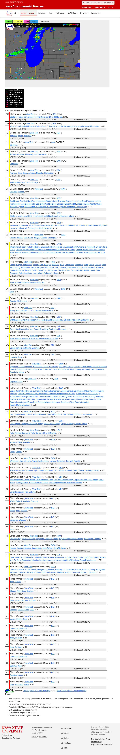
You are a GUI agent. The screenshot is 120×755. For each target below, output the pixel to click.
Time (26, 21)
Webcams (95, 13)
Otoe (20, 173)
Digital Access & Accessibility (101, 744)
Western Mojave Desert (19, 479)
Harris (27, 569)
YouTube (67, 743)
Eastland (91, 267)
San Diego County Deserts (93, 369)
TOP (58, 132)
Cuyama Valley (16, 381)
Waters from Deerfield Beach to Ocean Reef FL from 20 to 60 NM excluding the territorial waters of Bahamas (54, 126)
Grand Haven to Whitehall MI (66, 225)
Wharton (37, 572)
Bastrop (41, 461)
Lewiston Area (16, 357)
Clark (20, 675)
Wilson (50, 548)
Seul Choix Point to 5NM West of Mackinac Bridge (30, 201)
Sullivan (18, 637)
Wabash (13, 442)
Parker (34, 270)
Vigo (19, 665)
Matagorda (100, 569)
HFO (59, 535)
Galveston (70, 569)
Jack (12, 267)
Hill (41, 264)
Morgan (24, 600)
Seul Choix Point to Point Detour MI (74, 319)
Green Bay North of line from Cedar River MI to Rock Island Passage (38, 329)
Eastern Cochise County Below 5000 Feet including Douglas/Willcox (46, 393)
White (20, 442)
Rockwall (14, 270)
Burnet (23, 461)
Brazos (78, 569)
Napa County (75, 369)
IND (52, 498)
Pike (19, 591)
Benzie (21, 191)
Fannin (33, 267)
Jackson (13, 572)
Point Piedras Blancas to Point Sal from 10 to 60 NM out (33, 433)
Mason (20, 237)
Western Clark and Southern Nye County (27, 470)
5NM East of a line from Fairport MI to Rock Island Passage (34, 319)
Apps (23, 13)
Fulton (19, 619)
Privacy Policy (96, 742)
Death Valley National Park (41, 479)
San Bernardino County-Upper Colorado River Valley (76, 479)
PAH (53, 439)
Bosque (47, 264)
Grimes (51, 569)
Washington (60, 569)
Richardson (49, 173)
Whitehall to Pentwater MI (42, 225)
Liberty (30, 572)
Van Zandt (71, 270)
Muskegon (52, 237)
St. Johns (14, 145)
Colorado (14, 569)
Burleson (84, 572)
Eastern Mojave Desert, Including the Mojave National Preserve (55, 482)
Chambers (22, 572)
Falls (98, 270)
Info (50, 13)
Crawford (23, 628)
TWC (61, 388)
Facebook (67, 728)
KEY (54, 114)
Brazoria (85, 569)
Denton (98, 264)
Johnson (31, 173)
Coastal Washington (18, 301)
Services (83, 13)
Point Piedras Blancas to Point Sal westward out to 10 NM (34, 338)
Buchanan (42, 154)
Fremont (29, 182)
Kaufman (99, 267)
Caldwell (69, 461)
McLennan (25, 267)
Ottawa (44, 237)
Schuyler (32, 600)
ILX (52, 597)
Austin (68, 572)
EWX (53, 458)
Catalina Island (80, 423)
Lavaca (53, 461)
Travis (34, 461)
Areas (31, 13)
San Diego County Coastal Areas (24, 414)
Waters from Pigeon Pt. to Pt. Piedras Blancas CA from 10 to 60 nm (37, 246)
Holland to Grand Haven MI (90, 225)
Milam (40, 273)
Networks (60, 13)
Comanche (69, 264)
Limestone (27, 273)
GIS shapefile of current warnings (36, 690)
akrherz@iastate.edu (39, 736)
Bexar (63, 548)
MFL (54, 123)
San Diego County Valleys (70, 366)
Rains (55, 273)
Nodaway (29, 154)
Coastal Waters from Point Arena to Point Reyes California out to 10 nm (45, 249)
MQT (59, 317)
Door (12, 291)
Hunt (86, 264)
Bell (20, 273)
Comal (19, 548)
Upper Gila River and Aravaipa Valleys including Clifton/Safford (62, 399)
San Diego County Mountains (45, 366)
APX (63, 188)
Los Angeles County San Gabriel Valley (26, 423)
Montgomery (20, 182)
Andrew (13, 154)
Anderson (14, 273)
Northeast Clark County (54, 470)
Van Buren (28, 237)
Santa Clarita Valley (52, 423)
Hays (44, 548)
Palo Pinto (42, 270)
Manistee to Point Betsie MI (32, 203)
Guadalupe (36, 548)
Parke (26, 684)
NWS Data (72, 13)
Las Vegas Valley (92, 470)
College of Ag (7, 735)
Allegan (37, 237)
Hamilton (55, 264)
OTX (52, 345)
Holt (36, 154)
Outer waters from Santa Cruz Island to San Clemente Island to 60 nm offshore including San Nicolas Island (54, 557)
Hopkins (79, 270)
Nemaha (13, 135)
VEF (61, 467)
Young (17, 267)
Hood (79, 267)
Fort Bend (75, 572)
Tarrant (28, 270)
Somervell (71, 267)
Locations (18, 21)
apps (110, 7)
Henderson (52, 270)
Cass (12, 600)
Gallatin (26, 442)
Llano (28, 461)
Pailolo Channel (28, 538)
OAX (58, 170)
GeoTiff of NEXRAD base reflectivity (71, 690)
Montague (49, 267)
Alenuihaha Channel (92, 538)
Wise (104, 264)
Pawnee (13, 173)
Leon (35, 273)
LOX (58, 335)
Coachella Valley (17, 372)
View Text (30, 114)
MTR (59, 244)
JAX (53, 142)
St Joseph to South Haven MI (40, 228)
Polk (43, 572)
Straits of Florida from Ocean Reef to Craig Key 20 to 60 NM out (36, 116)
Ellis (56, 267)
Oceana (13, 237)
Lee (47, 461)
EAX (58, 151)
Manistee (13, 191)
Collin (91, 264)
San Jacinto (51, 572)
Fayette (77, 461)
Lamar (92, 270)
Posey (12, 451)
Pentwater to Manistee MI (20, 225)
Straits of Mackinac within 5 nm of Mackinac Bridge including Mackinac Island (42, 216)
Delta (86, 270)
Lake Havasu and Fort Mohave (22, 491)
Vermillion (19, 684)
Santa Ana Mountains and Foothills (54, 369)
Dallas (21, 270)
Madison (60, 572)
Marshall (27, 135)
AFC (52, 307)
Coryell (19, 264)
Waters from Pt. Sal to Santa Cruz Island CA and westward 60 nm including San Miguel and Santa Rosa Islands (58, 558)
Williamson (14, 461)
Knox (18, 510)
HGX (53, 566)
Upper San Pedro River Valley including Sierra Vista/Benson (35, 390)
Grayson (40, 267)
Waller (33, 569)
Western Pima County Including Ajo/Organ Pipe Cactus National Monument (55, 400)
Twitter (66, 733)
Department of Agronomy (11, 738)
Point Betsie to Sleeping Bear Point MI (60, 203)
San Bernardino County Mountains (77, 414)
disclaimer (100, 7)
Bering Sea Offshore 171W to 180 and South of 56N (31, 310)
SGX (61, 363)
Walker (21, 569)
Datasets (41, 13)
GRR (59, 222)
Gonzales (61, 461)
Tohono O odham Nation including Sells (55, 396)
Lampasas (27, 264)
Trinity (92, 569)
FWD (53, 261)
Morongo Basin (22, 482)
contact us (86, 7)
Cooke (12, 264)
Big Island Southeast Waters (71, 538)
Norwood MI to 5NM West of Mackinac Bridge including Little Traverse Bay (56, 206)
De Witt (57, 548)
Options (34, 21)
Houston (92, 572)
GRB (59, 279)
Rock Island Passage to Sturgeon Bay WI (27, 282)
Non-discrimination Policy (100, 739)
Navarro (36, 264)
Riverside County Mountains (50, 414)
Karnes (13, 548)
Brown (20, 135)
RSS (65, 748)
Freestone (62, 270)
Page (36, 182)
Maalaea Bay (15, 538)
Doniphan (14, 163)
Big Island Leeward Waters (47, 538)
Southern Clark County (74, 470)
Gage (25, 173)
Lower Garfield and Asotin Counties (24, 347)
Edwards (34, 501)
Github (66, 738)
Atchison (20, 154)
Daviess (30, 591)
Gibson (19, 451)
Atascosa (27, 548)
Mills (12, 182)
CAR (58, 298)
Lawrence (14, 520)
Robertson (48, 273)
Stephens (79, 264)
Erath (84, 267)
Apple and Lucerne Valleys (21, 366)
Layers (9, 21)
